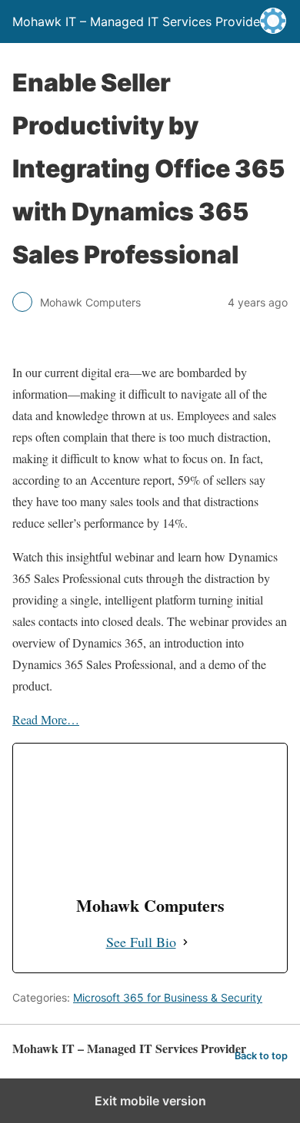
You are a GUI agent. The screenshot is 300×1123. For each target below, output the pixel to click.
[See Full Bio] (185, 942)
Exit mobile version (150, 1100)
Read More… (45, 719)
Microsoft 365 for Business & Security (167, 997)
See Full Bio (141, 942)
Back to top (261, 1056)
